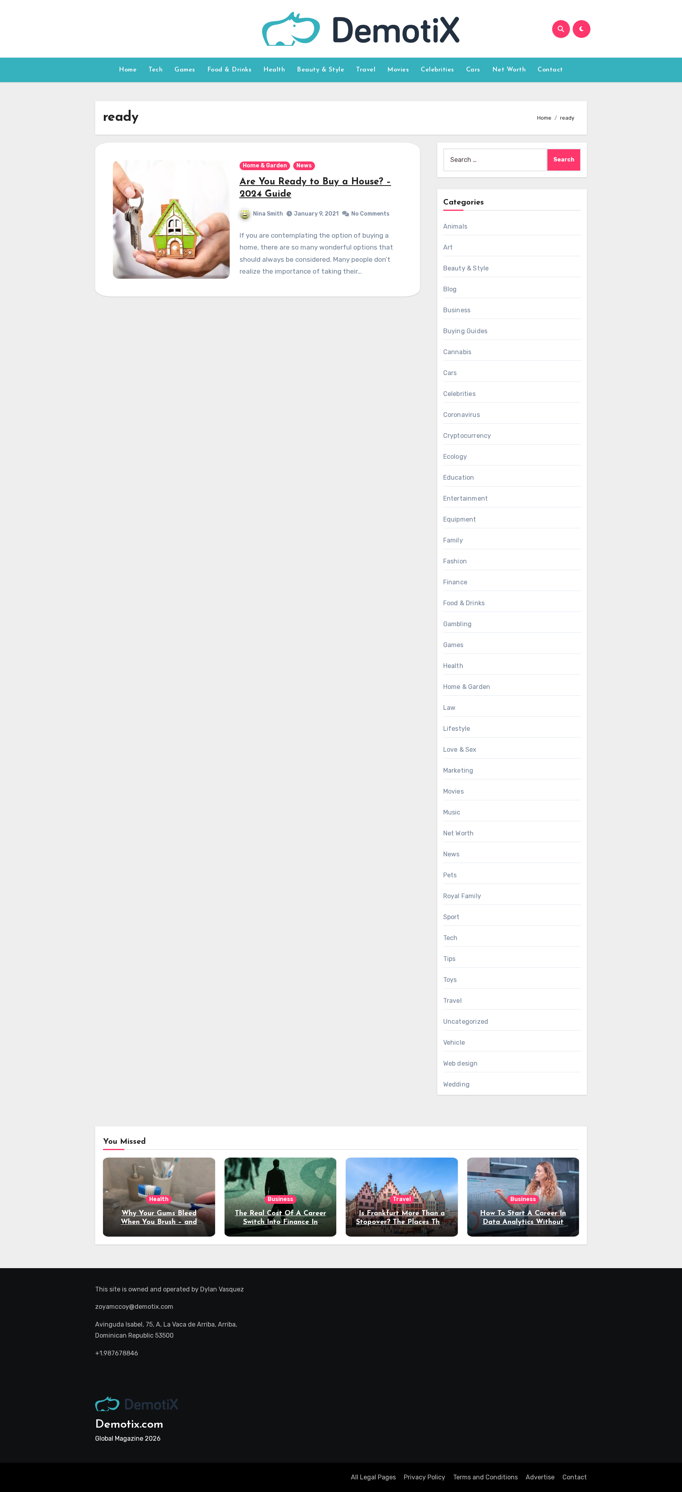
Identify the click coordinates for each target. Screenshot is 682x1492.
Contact (550, 70)
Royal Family (462, 896)
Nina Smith (268, 213)
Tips (449, 959)
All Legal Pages (373, 1477)
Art (448, 247)
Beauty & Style (320, 70)
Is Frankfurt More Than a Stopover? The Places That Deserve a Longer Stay (401, 1222)
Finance (455, 582)
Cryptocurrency (467, 435)
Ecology (455, 456)
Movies (398, 70)
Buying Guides (465, 331)
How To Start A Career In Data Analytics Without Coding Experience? (523, 1222)
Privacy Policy (424, 1477)
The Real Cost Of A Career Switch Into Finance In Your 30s (280, 1222)
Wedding (456, 1084)
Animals (455, 226)
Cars (473, 70)
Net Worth (509, 70)
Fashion (455, 561)
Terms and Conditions (485, 1477)
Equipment (459, 519)
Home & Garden (265, 165)
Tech (155, 70)
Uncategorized (466, 1021)
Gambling (457, 624)
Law (449, 707)
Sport (451, 917)
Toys (450, 979)
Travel (365, 70)
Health (274, 70)
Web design (460, 1063)
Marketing (458, 770)
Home (128, 70)
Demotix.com (129, 1425)
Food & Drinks (229, 70)
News (304, 165)
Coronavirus (461, 415)
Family (453, 540)
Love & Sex (460, 749)
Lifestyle (456, 728)
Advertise (540, 1477)
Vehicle (454, 1042)
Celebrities (437, 70)
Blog (450, 289)
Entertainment (465, 498)
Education (458, 477)
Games (184, 70)
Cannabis (457, 352)
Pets (450, 875)
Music (452, 812)
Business (457, 310)
